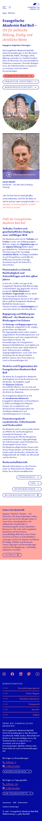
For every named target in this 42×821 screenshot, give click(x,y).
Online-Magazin (32, 693)
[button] (5, 8)
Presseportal (34, 704)
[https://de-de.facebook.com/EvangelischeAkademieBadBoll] (12, 673)
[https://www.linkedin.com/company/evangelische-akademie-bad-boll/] (20, 673)
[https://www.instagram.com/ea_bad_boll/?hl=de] (4, 673)
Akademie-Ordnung (14, 384)
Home (5, 13)
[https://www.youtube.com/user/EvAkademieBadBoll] (37, 673)
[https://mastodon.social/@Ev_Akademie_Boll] (28, 673)
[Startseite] (33, 3)
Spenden (35, 709)
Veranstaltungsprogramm (28, 688)
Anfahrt (36, 715)
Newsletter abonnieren (29, 698)
